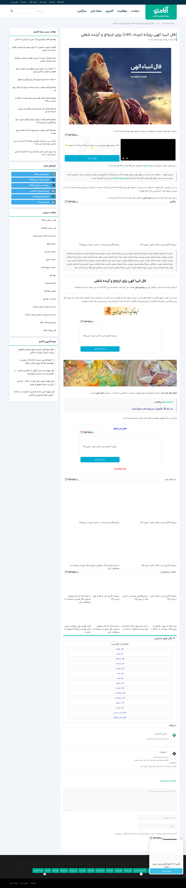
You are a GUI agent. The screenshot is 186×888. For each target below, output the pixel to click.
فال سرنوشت (120, 708)
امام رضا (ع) (168, 412)
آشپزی (109, 11)
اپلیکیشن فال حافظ (48, 322)
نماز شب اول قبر (49, 299)
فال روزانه (120, 659)
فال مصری (120, 713)
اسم (172, 881)
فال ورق (120, 664)
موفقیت (122, 11)
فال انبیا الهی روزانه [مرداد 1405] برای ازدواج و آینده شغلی (128, 34)
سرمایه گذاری (100, 359)
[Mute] (127, 168)
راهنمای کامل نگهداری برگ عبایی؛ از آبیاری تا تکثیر (35, 39)
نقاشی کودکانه (50, 291)
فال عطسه (120, 679)
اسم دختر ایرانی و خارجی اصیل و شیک (40, 314)
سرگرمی (82, 11)
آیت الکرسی (38, 881)
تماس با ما (14, 2)
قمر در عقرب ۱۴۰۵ (48, 220)
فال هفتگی (119, 669)
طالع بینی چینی (119, 723)
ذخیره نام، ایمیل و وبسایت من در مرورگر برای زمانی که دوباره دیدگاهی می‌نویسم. (144, 844)
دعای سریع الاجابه (48, 267)
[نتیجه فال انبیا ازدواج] (120, 328)
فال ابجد (120, 688)
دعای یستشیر (50, 251)
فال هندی (120, 718)
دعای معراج (51, 244)
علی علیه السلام (119, 188)
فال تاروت (120, 698)
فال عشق (120, 693)
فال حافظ (60, 2)
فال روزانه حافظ (50, 330)
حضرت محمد (148, 176)
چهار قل (53, 275)
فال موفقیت (120, 703)
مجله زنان (96, 11)
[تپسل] (65, 135)
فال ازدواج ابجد (120, 479)
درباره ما (23, 2)
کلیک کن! (92, 168)
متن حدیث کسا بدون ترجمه (44, 236)
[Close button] (141, 874)
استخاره (52, 2)
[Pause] (123, 168)
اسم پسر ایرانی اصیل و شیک (44, 307)
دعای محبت (152, 881)
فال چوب (120, 684)
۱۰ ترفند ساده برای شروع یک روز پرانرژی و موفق (37, 79)
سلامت (135, 11)
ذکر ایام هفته (50, 283)
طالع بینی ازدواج (120, 439)
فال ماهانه (120, 674)
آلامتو (157, 23)
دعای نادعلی (51, 259)
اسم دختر (43, 2)
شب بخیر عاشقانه (48, 228)
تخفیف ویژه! (166, 871)
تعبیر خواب (33, 2)
